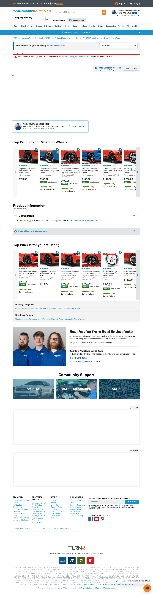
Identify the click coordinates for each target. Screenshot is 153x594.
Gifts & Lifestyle (27, 26)
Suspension (111, 26)
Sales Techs (55, 516)
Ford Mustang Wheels (72, 308)
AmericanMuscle (56, 553)
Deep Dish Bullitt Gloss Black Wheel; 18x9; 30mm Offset (49, 172)
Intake (84, 26)
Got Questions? (38, 509)
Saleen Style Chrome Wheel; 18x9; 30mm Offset (132, 172)
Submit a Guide (56, 507)
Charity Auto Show (58, 511)
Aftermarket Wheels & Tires (52, 319)
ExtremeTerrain (89, 553)
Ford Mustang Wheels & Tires (51, 308)
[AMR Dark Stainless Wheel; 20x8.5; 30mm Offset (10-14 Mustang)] (91, 157)
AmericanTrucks (73, 553)
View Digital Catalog (20, 520)
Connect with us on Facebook (90, 519)
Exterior (76, 26)
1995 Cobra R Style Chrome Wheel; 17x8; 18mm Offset (112, 276)
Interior (92, 26)
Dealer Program (56, 514)
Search (104, 12)
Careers (54, 509)
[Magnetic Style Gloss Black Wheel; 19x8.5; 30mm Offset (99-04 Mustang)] (28, 157)
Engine (58, 26)
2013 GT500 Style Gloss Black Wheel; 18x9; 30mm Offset (112, 172)
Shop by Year (18, 507)
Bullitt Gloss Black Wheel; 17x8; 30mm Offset (133, 274)
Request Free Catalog (21, 518)
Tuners (121, 26)
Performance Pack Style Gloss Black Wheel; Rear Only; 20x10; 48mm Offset (70, 173)
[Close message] (139, 32)
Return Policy (36, 507)
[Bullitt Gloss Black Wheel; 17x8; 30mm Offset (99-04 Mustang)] (133, 260)
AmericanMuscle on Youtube (96, 519)
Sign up (132, 502)
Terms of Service (103, 588)
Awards (54, 503)
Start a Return (37, 505)
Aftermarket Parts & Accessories (27, 319)
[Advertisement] (76, 427)
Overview (54, 501)
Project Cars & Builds (21, 501)
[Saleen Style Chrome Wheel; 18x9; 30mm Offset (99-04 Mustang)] (133, 157)
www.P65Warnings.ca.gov (86, 220)
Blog (15, 516)
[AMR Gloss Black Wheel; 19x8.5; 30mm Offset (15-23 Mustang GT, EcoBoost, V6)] (28, 260)
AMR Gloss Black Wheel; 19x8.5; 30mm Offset (28, 275)
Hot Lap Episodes (19, 505)
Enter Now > (86, 32)
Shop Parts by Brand (20, 509)
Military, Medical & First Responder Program (38, 518)
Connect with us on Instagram (102, 519)
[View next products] (138, 172)
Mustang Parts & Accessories (26, 308)
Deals (16, 26)
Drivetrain (48, 26)
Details (59, 3)
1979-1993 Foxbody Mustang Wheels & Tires (63, 38)
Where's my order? (39, 503)
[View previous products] (15, 172)
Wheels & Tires (133, 26)
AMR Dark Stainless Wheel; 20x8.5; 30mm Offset (90, 172)
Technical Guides (19, 514)
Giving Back (55, 505)
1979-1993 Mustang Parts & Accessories (29, 38)
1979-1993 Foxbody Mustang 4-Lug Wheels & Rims (100, 38)
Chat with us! (37, 514)
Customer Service (38, 511)
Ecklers (101, 553)
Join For (131, 69)
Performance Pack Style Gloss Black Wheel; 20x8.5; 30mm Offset (70, 276)
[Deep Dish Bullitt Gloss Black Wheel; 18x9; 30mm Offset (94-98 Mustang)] (49, 157)
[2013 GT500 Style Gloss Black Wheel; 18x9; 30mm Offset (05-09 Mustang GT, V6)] (112, 157)
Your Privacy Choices (110, 585)
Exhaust (66, 26)
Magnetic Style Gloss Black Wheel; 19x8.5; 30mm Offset (27, 172)
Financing (16, 511)
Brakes (39, 26)
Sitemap (77, 585)
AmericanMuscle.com (31, 11)
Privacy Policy (120, 506)
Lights (100, 26)
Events (15, 503)
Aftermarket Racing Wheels (75, 319)
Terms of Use (37, 522)
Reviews (54, 518)
